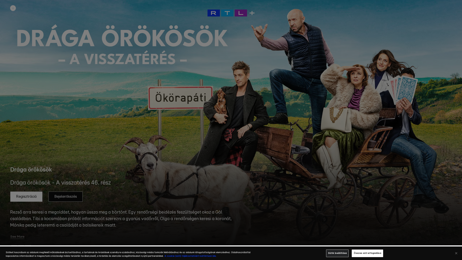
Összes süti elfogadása (367, 253)
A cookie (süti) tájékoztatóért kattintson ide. (190, 256)
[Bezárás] (456, 253)
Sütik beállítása (337, 253)
